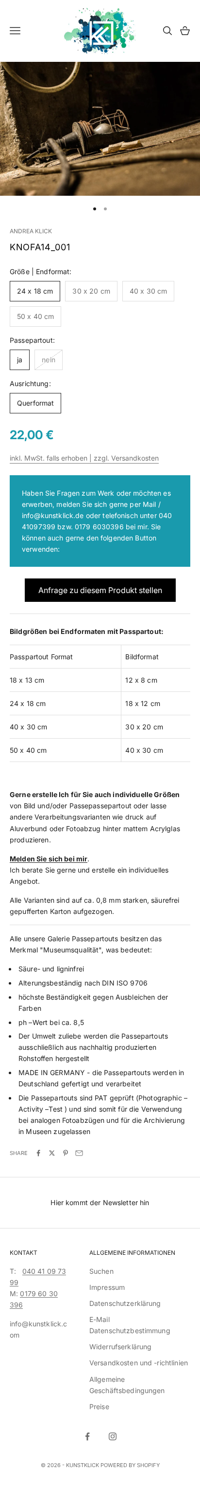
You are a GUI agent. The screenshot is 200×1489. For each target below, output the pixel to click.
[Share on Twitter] (52, 1153)
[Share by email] (79, 1153)
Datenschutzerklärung (125, 1303)
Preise (99, 1406)
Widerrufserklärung (120, 1346)
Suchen (101, 1271)
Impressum (107, 1287)
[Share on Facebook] (38, 1153)
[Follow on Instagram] (112, 1436)
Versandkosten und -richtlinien (138, 1363)
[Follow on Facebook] (87, 1436)
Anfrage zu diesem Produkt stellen (100, 590)
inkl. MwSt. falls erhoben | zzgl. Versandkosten (84, 458)
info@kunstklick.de (53, 515)
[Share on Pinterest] (65, 1153)
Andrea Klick (31, 231)
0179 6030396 (99, 526)
